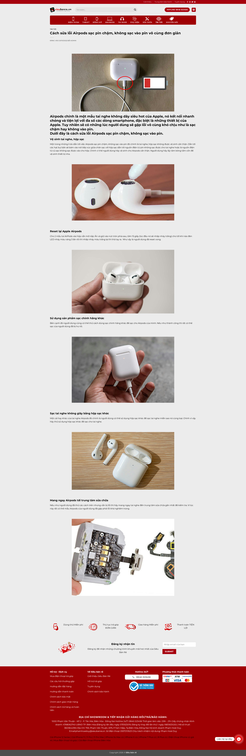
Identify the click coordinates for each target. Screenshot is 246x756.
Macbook (110, 22)
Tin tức (159, 22)
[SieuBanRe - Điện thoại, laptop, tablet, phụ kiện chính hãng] (60, 9)
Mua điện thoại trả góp (65, 740)
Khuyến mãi (172, 22)
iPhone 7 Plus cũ (147, 737)
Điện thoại (73, 22)
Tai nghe (122, 22)
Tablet (85, 22)
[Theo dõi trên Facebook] (187, 2)
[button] (194, 10)
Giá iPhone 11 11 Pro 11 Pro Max (88, 737)
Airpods (57, 116)
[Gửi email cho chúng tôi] (195, 2)
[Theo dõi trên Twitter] (192, 2)
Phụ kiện (134, 22)
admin (73, 40)
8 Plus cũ (162, 737)
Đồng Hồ (97, 22)
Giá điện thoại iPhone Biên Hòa (94, 740)
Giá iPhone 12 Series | (60, 737)
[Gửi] (135, 10)
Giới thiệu (147, 2)
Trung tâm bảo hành (163, 2)
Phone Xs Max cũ (115, 737)
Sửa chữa (147, 22)
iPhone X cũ (131, 737)
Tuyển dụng (180, 2)
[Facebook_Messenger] (238, 739)
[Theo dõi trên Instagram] (190, 2)
